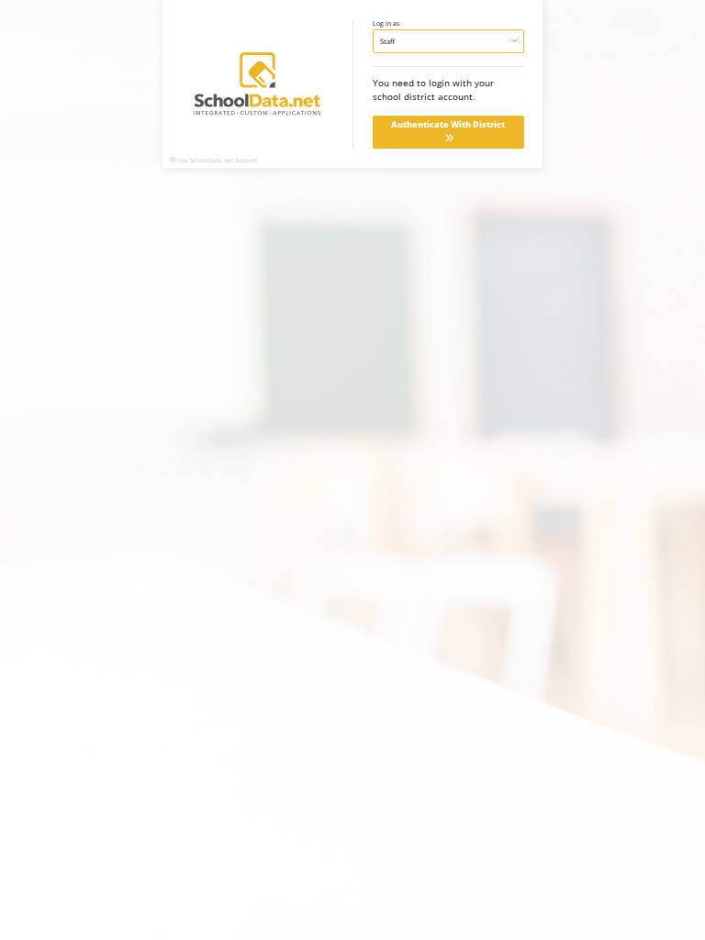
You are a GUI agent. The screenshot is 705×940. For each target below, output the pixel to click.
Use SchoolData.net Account (217, 160)
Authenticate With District (448, 124)
